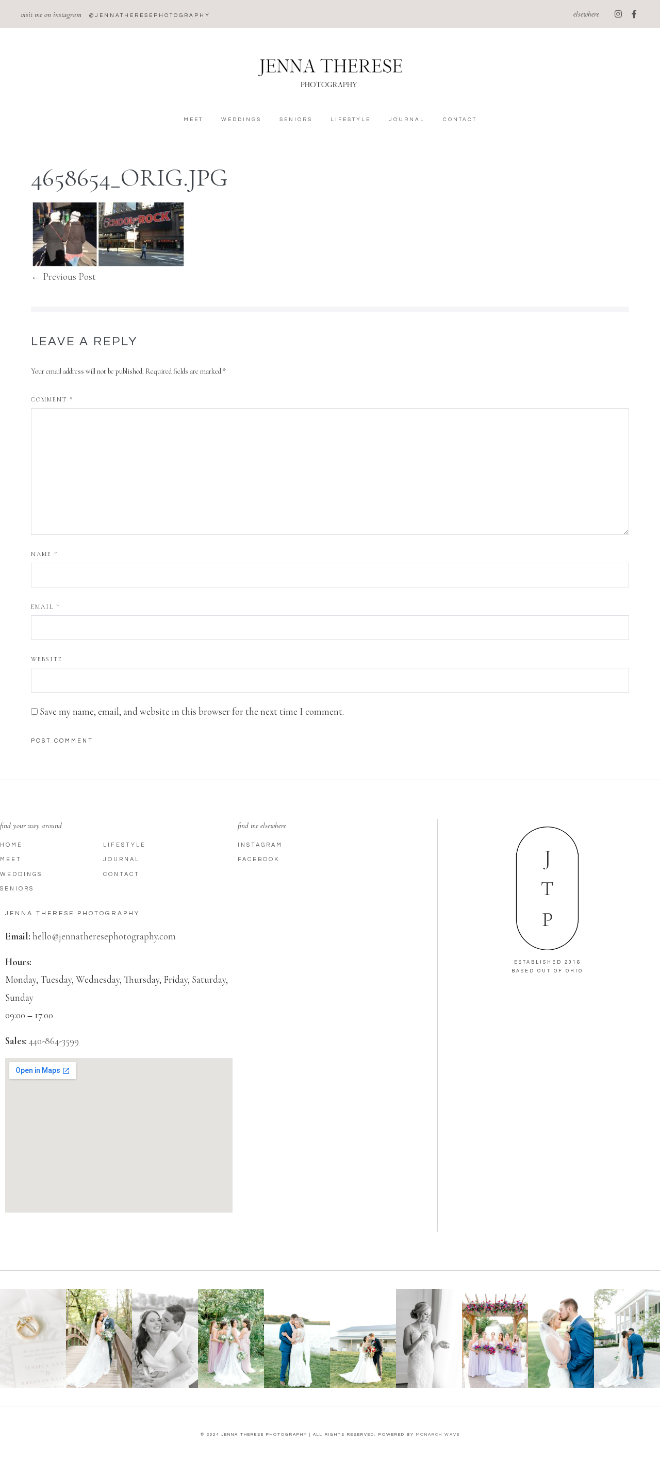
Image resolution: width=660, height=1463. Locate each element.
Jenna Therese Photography (72, 913)
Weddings (241, 119)
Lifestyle (351, 119)
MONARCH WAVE (438, 1434)
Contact (460, 119)
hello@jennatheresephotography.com (104, 936)
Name (44, 554)
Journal (407, 119)
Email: (17, 936)
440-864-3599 (54, 1041)
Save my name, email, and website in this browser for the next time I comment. (192, 711)
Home (11, 845)
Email (45, 606)
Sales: (16, 1041)
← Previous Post (63, 276)
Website (46, 659)
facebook (258, 859)
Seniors (295, 119)
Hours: (18, 962)
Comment (52, 399)
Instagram (260, 845)
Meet (193, 119)
